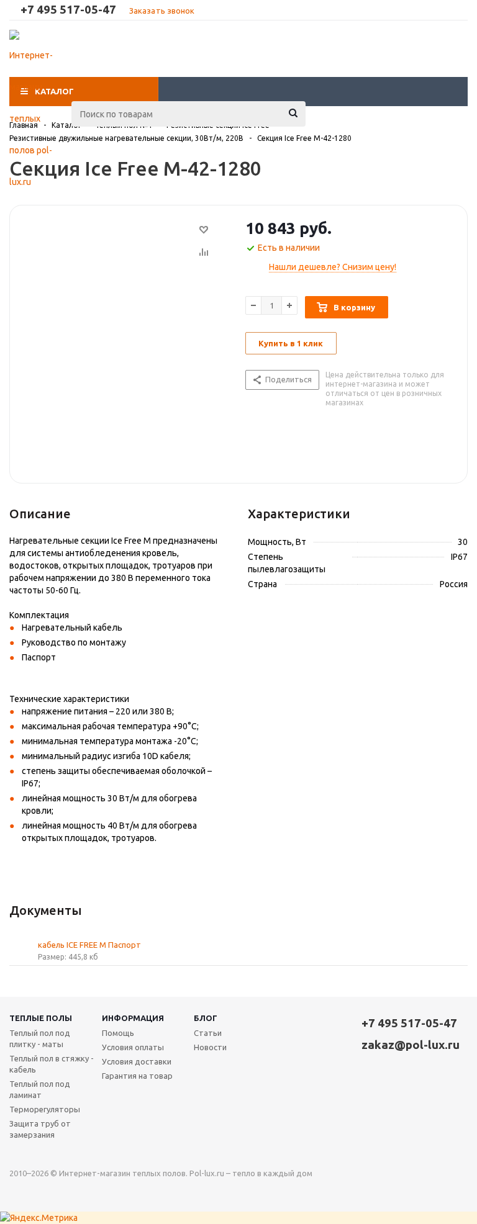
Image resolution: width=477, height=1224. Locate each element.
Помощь (118, 1032)
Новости (210, 1047)
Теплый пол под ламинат (39, 1089)
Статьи (208, 1032)
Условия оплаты (133, 1047)
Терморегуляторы (44, 1109)
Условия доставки (136, 1061)
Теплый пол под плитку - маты (39, 1038)
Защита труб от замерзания (40, 1129)
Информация (133, 1018)
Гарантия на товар (137, 1075)
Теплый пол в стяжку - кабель (51, 1064)
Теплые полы (40, 1018)
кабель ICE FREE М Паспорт (89, 944)
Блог (205, 1018)
